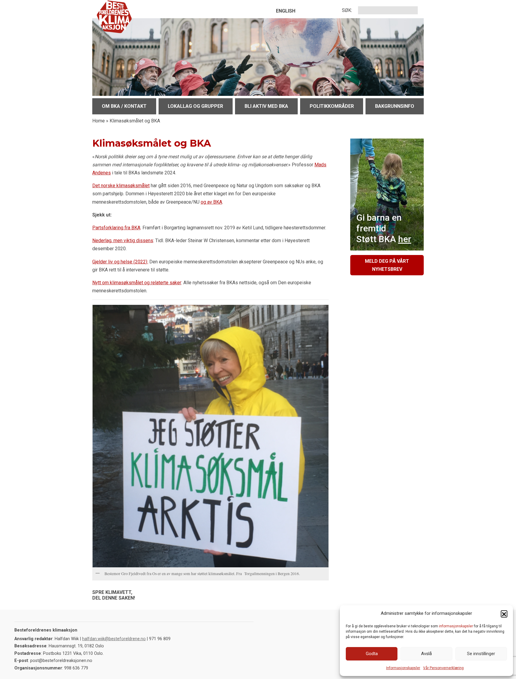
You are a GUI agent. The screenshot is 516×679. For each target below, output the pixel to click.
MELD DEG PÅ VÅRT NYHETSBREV (387, 265)
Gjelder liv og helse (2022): (120, 262)
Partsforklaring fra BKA (116, 228)
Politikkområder (332, 106)
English (285, 11)
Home (98, 121)
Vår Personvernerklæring (443, 668)
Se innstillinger (481, 653)
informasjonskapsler (456, 626)
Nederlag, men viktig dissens (122, 240)
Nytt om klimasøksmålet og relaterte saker (136, 282)
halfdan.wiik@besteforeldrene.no (114, 638)
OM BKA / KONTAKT (124, 106)
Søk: (347, 10)
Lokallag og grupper (195, 106)
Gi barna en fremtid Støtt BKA (383, 228)
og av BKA (211, 202)
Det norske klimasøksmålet (121, 185)
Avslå (426, 653)
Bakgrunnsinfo (394, 106)
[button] (504, 614)
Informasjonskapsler (403, 668)
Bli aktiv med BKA (266, 106)
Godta (372, 653)
